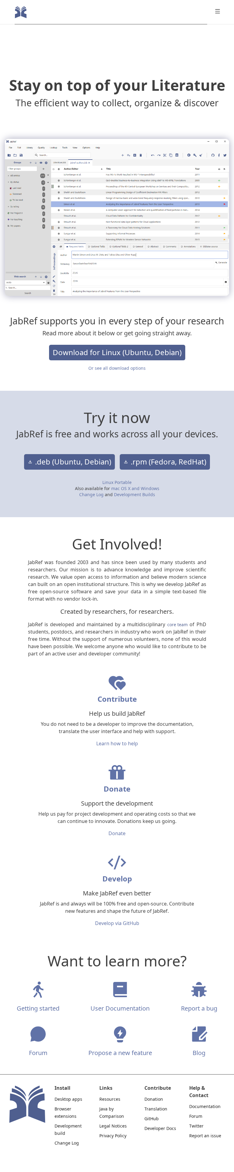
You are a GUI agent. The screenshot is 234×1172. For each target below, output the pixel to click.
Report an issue (205, 1135)
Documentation (205, 1106)
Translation (155, 1109)
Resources (109, 1099)
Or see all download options (117, 368)
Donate (117, 833)
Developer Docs (160, 1128)
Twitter (196, 1126)
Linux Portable (117, 482)
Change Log (92, 494)
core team (177, 624)
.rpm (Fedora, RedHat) (168, 462)
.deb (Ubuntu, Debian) (73, 462)
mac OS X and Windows (135, 488)
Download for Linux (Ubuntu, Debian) (117, 352)
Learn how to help (117, 743)
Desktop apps (68, 1099)
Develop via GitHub (117, 923)
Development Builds (134, 494)
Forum (195, 1116)
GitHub (151, 1118)
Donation (153, 1099)
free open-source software (61, 591)
